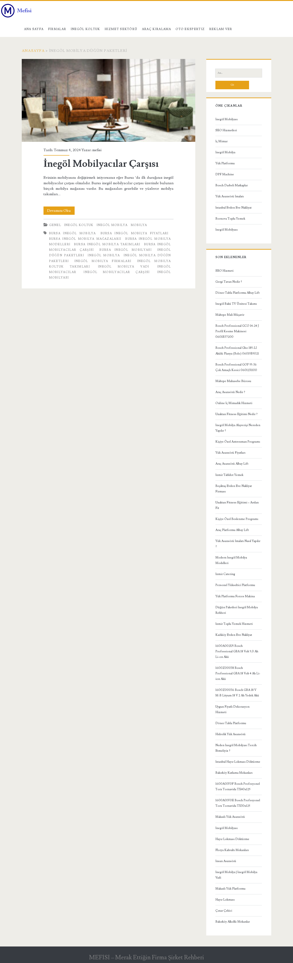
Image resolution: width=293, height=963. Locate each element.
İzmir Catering (225, 574)
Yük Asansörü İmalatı (229, 196)
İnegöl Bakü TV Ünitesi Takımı (236, 304)
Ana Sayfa (34, 29)
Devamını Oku (61, 211)
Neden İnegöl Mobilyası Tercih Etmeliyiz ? (236, 748)
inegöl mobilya (104, 255)
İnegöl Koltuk (85, 29)
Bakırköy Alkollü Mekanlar (232, 922)
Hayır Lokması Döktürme (232, 839)
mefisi (96, 150)
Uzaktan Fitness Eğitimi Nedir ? (236, 414)
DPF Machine (224, 174)
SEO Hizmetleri (226, 130)
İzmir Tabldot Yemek (229, 475)
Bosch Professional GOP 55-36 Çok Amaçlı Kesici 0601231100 (236, 367)
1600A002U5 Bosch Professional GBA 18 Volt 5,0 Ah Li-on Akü (236, 651)
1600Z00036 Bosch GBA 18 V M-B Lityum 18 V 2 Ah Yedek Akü (237, 692)
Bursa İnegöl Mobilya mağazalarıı (85, 239)
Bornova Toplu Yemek (230, 219)
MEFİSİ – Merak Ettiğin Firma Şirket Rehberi (146, 957)
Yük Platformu (225, 163)
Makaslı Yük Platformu (230, 888)
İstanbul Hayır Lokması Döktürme (237, 762)
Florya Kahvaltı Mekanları (232, 850)
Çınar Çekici (223, 911)
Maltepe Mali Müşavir (229, 315)
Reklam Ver (220, 29)
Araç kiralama (156, 29)
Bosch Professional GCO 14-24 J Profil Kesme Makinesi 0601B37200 (237, 331)
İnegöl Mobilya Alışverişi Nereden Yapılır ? (237, 428)
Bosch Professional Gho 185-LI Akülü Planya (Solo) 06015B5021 (237, 350)
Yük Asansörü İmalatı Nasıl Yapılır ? (237, 543)
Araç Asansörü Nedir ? (230, 392)
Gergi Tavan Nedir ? (228, 282)
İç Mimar (221, 141)
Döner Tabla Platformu (230, 723)
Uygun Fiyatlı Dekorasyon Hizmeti (232, 709)
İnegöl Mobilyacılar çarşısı (117, 272)
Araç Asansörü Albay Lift (231, 464)
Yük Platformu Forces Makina (235, 596)
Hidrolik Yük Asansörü (230, 734)
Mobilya (139, 225)
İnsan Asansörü (225, 861)
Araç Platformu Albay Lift (232, 530)
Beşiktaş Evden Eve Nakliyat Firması (233, 488)
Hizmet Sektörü (121, 29)
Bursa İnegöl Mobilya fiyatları (134, 233)
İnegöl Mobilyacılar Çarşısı (108, 100)
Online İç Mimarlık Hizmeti (233, 403)
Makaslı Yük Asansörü (230, 817)
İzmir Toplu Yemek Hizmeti (234, 624)
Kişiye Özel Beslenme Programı (236, 519)
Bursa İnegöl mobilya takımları (107, 244)
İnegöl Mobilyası (226, 119)
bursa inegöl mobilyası (125, 250)
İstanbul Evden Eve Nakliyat (233, 207)
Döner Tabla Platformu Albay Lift (237, 293)
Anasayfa (33, 50)
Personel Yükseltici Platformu (235, 585)
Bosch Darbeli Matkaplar (231, 185)
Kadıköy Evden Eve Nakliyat (233, 635)
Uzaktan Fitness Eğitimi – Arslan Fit (237, 505)
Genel (55, 225)
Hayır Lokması (225, 900)
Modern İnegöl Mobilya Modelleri (231, 560)
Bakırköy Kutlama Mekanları (233, 773)
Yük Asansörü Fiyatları (230, 453)
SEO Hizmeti (224, 271)
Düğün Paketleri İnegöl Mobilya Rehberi (236, 610)
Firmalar (57, 29)
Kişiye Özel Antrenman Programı (237, 442)
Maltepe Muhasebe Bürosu (233, 381)
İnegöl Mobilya (112, 225)
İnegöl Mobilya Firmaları (103, 261)
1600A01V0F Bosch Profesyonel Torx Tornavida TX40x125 (237, 786)
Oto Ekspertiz (190, 29)
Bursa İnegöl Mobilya (72, 233)
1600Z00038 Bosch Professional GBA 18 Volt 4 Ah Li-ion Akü (237, 673)
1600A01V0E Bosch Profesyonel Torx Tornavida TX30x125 (237, 803)
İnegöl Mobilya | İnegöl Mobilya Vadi (236, 874)
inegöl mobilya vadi (123, 266)
